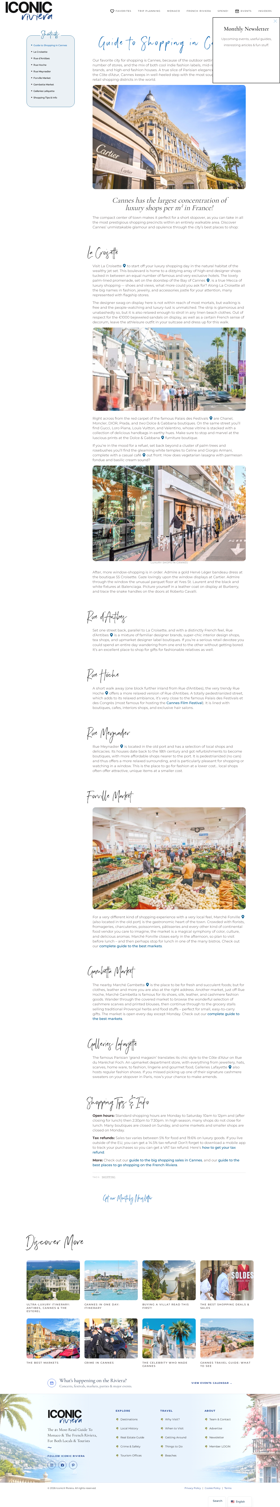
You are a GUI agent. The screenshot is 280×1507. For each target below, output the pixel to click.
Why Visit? (172, 1419)
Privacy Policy (193, 1488)
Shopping (108, 1177)
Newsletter (216, 1437)
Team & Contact (220, 1419)
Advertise (215, 1428)
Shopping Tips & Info (45, 97)
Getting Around (175, 1437)
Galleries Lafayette (43, 91)
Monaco (173, 11)
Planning (149, 11)
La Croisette (40, 51)
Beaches (170, 1455)
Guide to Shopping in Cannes (50, 45)
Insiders (265, 11)
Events (246, 11)
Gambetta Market (43, 84)
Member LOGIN (219, 1446)
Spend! (223, 11)
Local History (129, 1428)
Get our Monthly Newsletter (127, 1199)
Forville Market (42, 78)
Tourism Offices (131, 1455)
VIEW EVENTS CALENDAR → (211, 1382)
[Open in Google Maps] (124, 266)
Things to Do (174, 1446)
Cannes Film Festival (184, 703)
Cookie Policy (213, 1488)
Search (217, 1501)
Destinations (129, 1419)
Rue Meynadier (42, 71)
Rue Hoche (39, 64)
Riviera (199, 11)
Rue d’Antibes (41, 58)
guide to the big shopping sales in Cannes (165, 1160)
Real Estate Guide (132, 1437)
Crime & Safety (130, 1446)
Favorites (124, 11)
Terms (228, 1488)
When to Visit (174, 1428)
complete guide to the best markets (130, 946)
